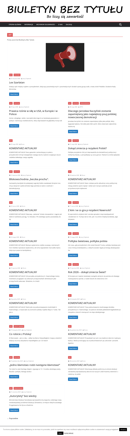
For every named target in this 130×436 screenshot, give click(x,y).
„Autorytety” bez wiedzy (22, 396)
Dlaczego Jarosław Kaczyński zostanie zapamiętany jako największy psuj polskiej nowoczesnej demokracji (92, 114)
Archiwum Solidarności (45, 24)
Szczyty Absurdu (18, 326)
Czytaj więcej (68, 433)
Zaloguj (69, 24)
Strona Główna (15, 24)
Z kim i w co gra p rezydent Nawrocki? (89, 210)
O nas (60, 24)
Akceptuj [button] (123, 429)
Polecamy (17, 75)
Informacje (28, 24)
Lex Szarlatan (17, 82)
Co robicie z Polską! (20, 334)
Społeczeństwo (85, 103)
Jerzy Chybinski (27, 78)
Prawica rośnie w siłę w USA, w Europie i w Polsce (33, 112)
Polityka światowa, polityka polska (87, 241)
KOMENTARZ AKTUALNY (23, 148)
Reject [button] (60, 433)
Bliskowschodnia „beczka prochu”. (29, 179)
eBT (11, 75)
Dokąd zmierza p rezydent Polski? (87, 148)
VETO (81, 107)
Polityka (16, 103)
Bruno (22, 144)
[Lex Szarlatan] (65, 57)
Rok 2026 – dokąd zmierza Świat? (87, 272)
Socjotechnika (18, 388)
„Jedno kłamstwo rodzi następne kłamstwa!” (34, 365)
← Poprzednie (12, 418)
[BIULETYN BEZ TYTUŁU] (65, 6)
